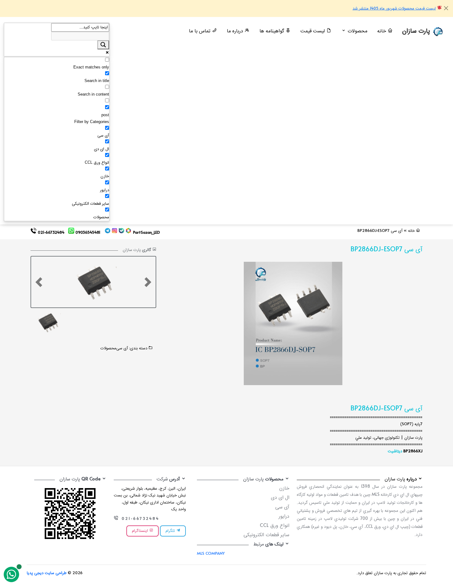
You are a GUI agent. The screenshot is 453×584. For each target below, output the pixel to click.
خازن (284, 488)
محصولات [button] (356, 31)
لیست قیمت (313, 31)
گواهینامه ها (272, 31)
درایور (284, 516)
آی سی (122, 348)
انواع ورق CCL (274, 526)
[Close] (446, 8)
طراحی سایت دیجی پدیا (47, 573)
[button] (39, 282)
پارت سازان (417, 31)
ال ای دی (280, 498)
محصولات (108, 348)
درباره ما (236, 31)
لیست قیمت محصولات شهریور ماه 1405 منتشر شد (394, 8)
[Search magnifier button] (103, 44)
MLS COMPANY (211, 553)
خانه (382, 31)
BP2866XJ (412, 451)
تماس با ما (200, 31)
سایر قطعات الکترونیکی (266, 535)
